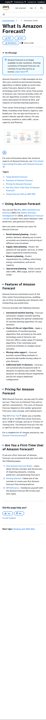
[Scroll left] (13, 8)
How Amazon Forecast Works (19, 466)
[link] (31, 20)
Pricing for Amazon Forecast (19, 184)
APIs (19, 209)
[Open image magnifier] (4, 153)
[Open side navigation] (3, 14)
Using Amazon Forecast (16, 177)
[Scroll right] (35, 8)
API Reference (12, 488)
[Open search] (41, 8)
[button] (10, 53)
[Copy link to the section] (2, 204)
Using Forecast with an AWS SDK (20, 194)
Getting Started (13, 478)
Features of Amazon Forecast (19, 180)
